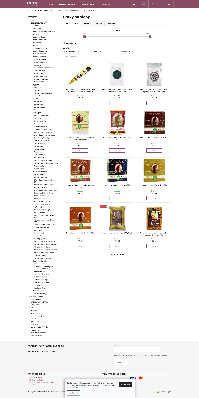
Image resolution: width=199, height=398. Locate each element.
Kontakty (32, 385)
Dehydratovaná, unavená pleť (45, 225)
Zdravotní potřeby (39, 294)
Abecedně (111, 23)
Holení (35, 45)
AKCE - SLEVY (35, 313)
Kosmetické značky (40, 261)
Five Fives (125, 51)
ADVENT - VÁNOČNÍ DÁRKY (40, 327)
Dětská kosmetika (39, 57)
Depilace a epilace (40, 48)
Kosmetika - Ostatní (41, 282)
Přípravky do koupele (41, 115)
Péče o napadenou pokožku (44, 185)
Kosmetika (36, 26)
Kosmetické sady (39, 37)
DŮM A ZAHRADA (36, 322)
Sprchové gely (39, 110)
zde (77, 387)
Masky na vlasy (39, 71)
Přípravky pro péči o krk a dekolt (45, 244)
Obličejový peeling (40, 255)
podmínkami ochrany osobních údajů (152, 355)
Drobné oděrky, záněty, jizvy (44, 193)
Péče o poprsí (39, 158)
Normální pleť (39, 233)
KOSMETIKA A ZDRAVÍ (39, 23)
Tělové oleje (38, 146)
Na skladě (71, 43)
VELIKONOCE (35, 330)
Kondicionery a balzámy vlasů (44, 68)
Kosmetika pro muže (40, 51)
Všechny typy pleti (40, 239)
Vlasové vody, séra (40, 76)
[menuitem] (51, 4)
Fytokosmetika (39, 285)
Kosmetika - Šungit (41, 280)
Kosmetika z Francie (41, 277)
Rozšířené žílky (39, 199)
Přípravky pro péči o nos (42, 258)
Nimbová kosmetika (41, 264)
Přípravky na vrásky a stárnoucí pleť (45, 216)
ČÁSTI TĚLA (35, 308)
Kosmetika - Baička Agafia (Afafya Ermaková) (43, 267)
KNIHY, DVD (34, 324)
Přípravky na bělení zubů (43, 93)
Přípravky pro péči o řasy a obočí (45, 250)
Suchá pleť (38, 230)
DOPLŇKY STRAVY (37, 296)
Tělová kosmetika (39, 121)
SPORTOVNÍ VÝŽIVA (37, 316)
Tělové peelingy (39, 155)
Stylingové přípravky (41, 79)
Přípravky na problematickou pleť (44, 181)
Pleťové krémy (39, 207)
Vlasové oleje (38, 73)
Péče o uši (37, 118)
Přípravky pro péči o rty (42, 247)
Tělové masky (39, 166)
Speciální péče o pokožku (43, 132)
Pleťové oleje (38, 174)
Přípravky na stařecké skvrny (44, 253)
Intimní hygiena (39, 96)
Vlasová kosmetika (40, 59)
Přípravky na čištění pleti (42, 210)
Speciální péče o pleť (41, 177)
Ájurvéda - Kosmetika (42, 274)
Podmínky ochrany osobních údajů (42, 382)
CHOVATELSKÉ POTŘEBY (39, 333)
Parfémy (36, 34)
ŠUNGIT (33, 319)
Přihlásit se (121, 362)
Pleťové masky (39, 213)
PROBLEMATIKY (36, 299)
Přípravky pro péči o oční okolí (44, 241)
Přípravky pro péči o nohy (43, 160)
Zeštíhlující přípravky (41, 127)
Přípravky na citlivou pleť (43, 201)
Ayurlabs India (72, 51)
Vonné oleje (37, 29)
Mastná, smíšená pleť (42, 227)
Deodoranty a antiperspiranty (44, 31)
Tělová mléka (39, 149)
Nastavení (73, 393)
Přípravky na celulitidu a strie (44, 135)
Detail (80, 103)
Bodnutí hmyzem (39, 40)
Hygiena (36, 85)
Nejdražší (99, 23)
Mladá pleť (38, 236)
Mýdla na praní (39, 107)
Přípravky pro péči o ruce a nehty (46, 163)
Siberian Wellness (40, 288)
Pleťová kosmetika (40, 172)
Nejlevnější (87, 23)
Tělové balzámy (39, 124)
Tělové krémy (39, 152)
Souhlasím (125, 384)
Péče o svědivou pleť (42, 196)
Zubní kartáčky (39, 90)
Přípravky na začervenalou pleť (45, 190)
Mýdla (36, 99)
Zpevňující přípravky (41, 138)
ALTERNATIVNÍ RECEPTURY (40, 302)
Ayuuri (97, 51)
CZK (143, 4)
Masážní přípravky (39, 291)
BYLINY (33, 20)
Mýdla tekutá (39, 104)
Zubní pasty (38, 113)
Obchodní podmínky (36, 380)
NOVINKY (34, 310)
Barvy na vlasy (39, 82)
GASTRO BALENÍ (36, 336)
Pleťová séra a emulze (42, 204)
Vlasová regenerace (41, 62)
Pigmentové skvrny (41, 187)
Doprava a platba (35, 378)
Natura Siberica (39, 271)
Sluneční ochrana (39, 54)
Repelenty (37, 43)
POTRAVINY (35, 305)
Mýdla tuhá (38, 101)
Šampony (37, 65)
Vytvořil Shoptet (166, 392)
